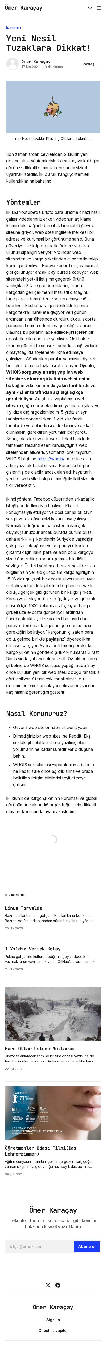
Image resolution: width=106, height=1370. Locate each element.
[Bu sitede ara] (90, 8)
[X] (48, 1285)
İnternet (14, 28)
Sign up (53, 1319)
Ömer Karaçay (23, 8)
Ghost (43, 1330)
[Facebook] (57, 1285)
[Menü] (99, 8)
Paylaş (88, 64)
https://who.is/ (50, 459)
